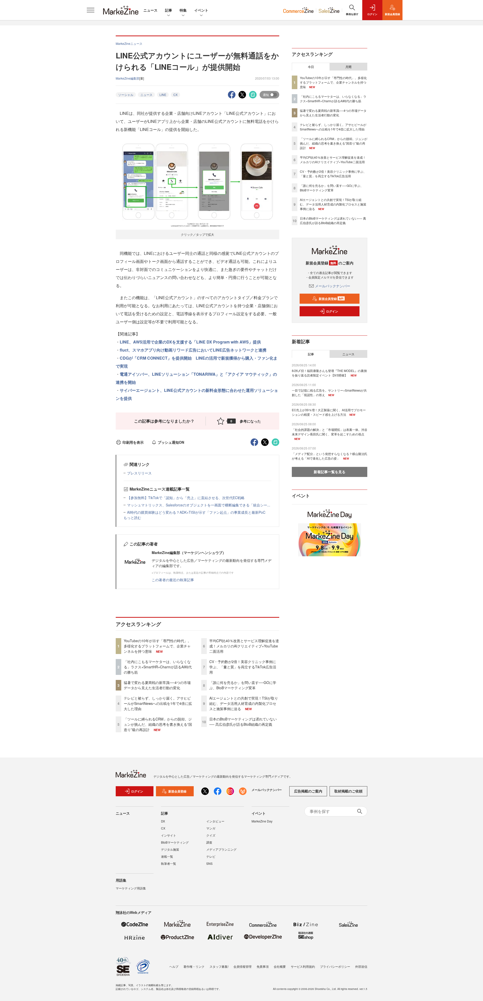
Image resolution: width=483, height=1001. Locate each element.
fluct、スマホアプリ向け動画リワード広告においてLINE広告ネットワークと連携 (193, 350)
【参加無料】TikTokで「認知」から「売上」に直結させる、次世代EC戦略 (186, 497)
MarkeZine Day (262, 821)
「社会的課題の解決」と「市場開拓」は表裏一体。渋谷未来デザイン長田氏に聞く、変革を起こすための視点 (329, 431)
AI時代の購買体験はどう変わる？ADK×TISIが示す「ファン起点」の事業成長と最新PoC (196, 512)
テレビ (210, 856)
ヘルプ (173, 966)
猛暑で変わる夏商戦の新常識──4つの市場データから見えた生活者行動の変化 (157, 685)
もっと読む (132, 517)
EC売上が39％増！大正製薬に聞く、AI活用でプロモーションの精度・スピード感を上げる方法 (329, 412)
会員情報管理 (242, 966)
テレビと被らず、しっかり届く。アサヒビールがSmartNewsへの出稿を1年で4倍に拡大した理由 (158, 703)
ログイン (332, 311)
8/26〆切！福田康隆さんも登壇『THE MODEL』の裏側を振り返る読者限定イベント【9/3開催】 (329, 372)
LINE (162, 94)
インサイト (168, 835)
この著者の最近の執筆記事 (173, 579)
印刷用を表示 (133, 442)
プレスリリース (139, 472)
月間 (348, 66)
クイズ (210, 835)
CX (175, 94)
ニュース (150, 10)
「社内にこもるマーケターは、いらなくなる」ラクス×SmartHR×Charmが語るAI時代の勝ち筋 (158, 667)
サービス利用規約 (303, 966)
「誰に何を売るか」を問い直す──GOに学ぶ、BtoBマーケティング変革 (242, 685)
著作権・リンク (194, 966)
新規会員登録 (331, 298)
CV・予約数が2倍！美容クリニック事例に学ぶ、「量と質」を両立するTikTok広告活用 (242, 667)
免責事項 (263, 966)
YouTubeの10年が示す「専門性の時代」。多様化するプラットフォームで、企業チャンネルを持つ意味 (157, 646)
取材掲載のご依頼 (348, 790)
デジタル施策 (170, 849)
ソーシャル (125, 94)
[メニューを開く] (90, 10)
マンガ (210, 828)
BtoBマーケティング (175, 842)
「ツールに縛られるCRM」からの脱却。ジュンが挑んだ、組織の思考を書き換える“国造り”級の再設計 (158, 724)
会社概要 (280, 966)
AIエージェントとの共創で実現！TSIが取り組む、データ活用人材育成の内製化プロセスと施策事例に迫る (243, 703)
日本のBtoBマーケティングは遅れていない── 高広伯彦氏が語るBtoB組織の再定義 (243, 721)
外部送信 (361, 966)
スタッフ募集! (219, 966)
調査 (209, 842)
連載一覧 (167, 856)
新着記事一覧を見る (329, 471)
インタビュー (215, 821)
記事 (168, 10)
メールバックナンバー (332, 285)
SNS (209, 863)
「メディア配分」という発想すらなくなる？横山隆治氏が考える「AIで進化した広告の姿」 (329, 456)
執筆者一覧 (168, 863)
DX (163, 821)
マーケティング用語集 (131, 888)
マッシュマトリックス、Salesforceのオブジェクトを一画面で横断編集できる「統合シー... (198, 504)
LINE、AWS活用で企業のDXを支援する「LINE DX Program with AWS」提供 (190, 342)
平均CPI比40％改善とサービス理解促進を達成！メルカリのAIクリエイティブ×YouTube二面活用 (244, 646)
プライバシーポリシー (335, 966)
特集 (183, 10)
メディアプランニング (221, 849)
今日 (311, 66)
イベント (201, 10)
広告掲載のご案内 (308, 790)
